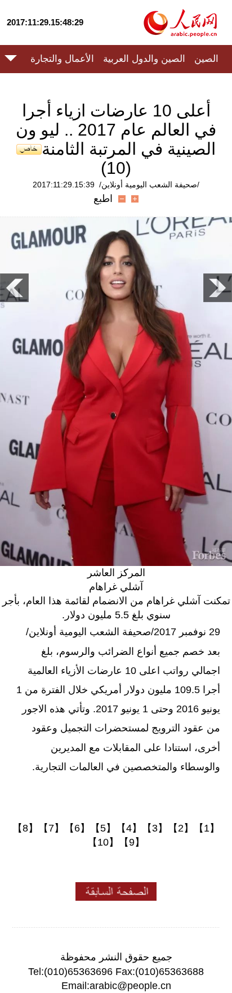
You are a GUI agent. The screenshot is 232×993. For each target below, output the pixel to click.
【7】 (51, 828)
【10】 (103, 842)
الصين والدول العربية (144, 58)
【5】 (103, 828)
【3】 (155, 828)
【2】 (181, 828)
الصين (206, 58)
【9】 (132, 842)
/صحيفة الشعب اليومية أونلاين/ (149, 184)
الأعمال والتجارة (62, 58)
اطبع (103, 198)
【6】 (77, 828)
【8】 (25, 828)
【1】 (207, 828)
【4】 (129, 828)
